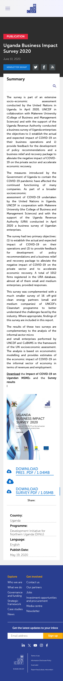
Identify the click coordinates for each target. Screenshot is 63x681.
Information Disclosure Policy (41, 660)
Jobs (29, 592)
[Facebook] (47, 647)
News (11, 614)
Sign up (53, 635)
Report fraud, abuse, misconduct (42, 670)
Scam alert (34, 665)
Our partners (34, 587)
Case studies (15, 609)
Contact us (32, 582)
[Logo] (19, 661)
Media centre (34, 606)
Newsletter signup (17, 67)
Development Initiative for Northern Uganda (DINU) (27, 532)
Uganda (15, 520)
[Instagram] (41, 647)
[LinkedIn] (23, 647)
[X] (29, 647)
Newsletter (33, 611)
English (15, 544)
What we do (15, 587)
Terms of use (35, 656)
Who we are (15, 582)
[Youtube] (35, 647)
